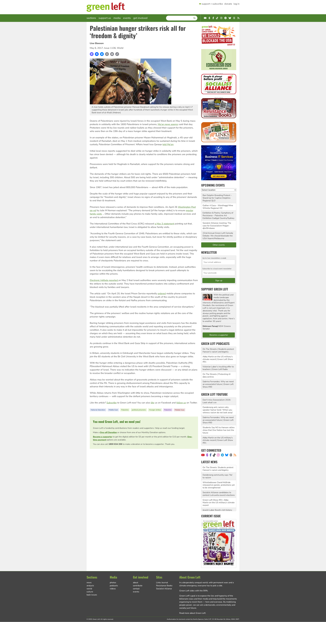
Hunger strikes (155, 410)
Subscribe (111, 402)
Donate (228, 4)
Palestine (124, 410)
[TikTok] (214, 454)
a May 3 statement (164, 223)
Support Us (105, 18)
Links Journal (162, 582)
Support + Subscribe (212, 4)
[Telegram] (222, 454)
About (135, 582)
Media (117, 18)
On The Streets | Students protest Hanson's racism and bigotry (218, 350)
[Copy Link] (117, 54)
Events (127, 18)
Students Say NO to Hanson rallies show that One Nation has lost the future (219, 430)
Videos (113, 588)
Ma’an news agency (168, 124)
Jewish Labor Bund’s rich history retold (217, 504)
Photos (113, 582)
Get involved (140, 18)
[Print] (107, 54)
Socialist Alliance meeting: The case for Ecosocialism (217, 224)
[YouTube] (203, 454)
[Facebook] (97, 54)
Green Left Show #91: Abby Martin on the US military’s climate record (219, 495)
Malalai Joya (179, 410)
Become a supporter (102, 436)
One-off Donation (108, 432)
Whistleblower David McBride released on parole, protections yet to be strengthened (219, 478)
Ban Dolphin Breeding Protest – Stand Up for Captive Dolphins (217, 196)
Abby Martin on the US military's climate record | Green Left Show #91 (218, 359)
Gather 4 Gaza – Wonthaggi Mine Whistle (218, 207)
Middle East (113, 410)
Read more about (192, 613)
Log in (236, 4)
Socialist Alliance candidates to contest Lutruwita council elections (219, 486)
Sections (91, 18)
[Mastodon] (92, 54)
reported (104, 280)
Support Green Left (214, 289)
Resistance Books (164, 585)
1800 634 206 (115, 444)
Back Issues (92, 594)
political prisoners (139, 410)
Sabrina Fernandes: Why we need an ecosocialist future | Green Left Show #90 (218, 384)
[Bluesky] (102, 54)
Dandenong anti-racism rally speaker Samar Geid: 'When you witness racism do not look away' (218, 410)
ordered (162, 293)
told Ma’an (167, 144)
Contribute (137, 585)
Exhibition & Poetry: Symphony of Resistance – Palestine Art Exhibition (218, 215)
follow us (181, 402)
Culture (90, 591)
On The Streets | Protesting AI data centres (216, 375)
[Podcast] (207, 454)
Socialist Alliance (164, 588)
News (89, 582)
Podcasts (114, 585)
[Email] (112, 54)
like (152, 402)
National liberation (98, 410)
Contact (136, 588)
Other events (219, 245)
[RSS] (235, 454)
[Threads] (231, 454)
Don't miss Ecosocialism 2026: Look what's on (217, 401)
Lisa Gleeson (97, 43)
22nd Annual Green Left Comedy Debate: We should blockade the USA (218, 236)
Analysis (90, 585)
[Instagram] (218, 454)
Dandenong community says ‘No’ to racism (218, 468)
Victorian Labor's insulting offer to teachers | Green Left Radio (218, 368)
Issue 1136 (110, 47)
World (120, 47)
